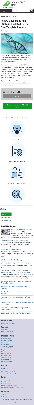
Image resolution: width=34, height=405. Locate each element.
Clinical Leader (5, 344)
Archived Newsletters (6, 370)
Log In (4, 7)
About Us (3, 394)
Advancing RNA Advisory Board (9, 374)
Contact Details (7, 217)
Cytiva (7, 31)
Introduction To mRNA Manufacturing (11, 249)
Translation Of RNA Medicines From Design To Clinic (16, 313)
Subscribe (10, 7)
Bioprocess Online (6, 338)
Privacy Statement (9, 401)
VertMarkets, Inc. (16, 399)
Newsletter (4, 329)
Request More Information (8, 323)
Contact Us (4, 396)
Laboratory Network (6, 353)
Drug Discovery (5, 352)
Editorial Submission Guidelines (9, 372)
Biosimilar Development (7, 340)
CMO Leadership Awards (7, 380)
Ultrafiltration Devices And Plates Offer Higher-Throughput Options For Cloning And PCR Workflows (16, 271)
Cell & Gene (4, 342)
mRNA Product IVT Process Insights (21, 230)
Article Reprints (5, 368)
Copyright (4, 399)
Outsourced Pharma (6, 359)
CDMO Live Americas (7, 382)
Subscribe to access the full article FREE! (18, 106)
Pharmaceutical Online (6, 361)
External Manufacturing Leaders (9, 385)
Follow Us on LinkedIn (7, 331)
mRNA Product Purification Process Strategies (14, 240)
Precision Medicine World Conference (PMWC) (13, 387)
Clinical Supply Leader (7, 346)
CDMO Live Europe (6, 383)
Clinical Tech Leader (6, 348)
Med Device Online (6, 357)
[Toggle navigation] (3, 10)
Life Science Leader (6, 355)
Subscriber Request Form (19, 401)
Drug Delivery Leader (6, 350)
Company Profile (7, 220)
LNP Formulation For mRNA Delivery (11, 260)
